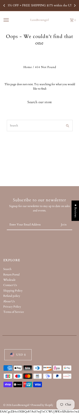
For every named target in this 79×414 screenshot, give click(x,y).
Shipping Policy (13, 291)
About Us (9, 301)
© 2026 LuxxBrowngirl (16, 405)
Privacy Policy (12, 307)
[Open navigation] (14, 19)
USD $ (21, 355)
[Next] (74, 5)
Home (27, 67)
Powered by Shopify (42, 405)
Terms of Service (13, 312)
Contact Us (10, 285)
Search (7, 269)
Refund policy (11, 296)
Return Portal (11, 275)
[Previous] (4, 5)
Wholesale (9, 280)
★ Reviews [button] (75, 210)
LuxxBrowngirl (39, 20)
